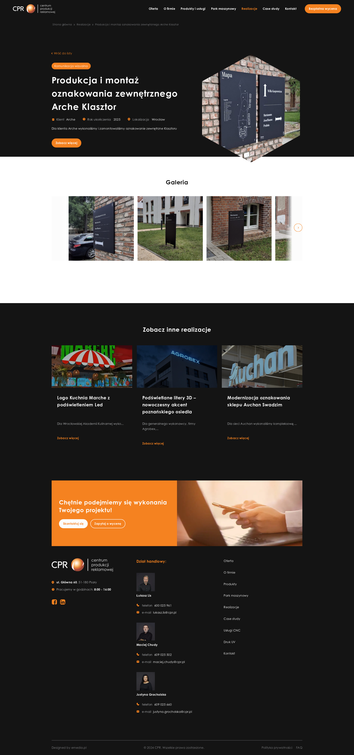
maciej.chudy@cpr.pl (169, 662)
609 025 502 (163, 655)
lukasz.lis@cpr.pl (164, 612)
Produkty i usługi (193, 9)
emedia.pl (78, 747)
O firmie (169, 9)
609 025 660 (163, 704)
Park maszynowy (223, 9)
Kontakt (290, 9)
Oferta (153, 9)
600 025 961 (163, 605)
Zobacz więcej (66, 143)
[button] (56, 228)
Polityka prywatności (277, 747)
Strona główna (62, 24)
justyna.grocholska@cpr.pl (172, 712)
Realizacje (249, 9)
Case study (271, 9)
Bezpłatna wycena (323, 9)
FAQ (299, 747)
